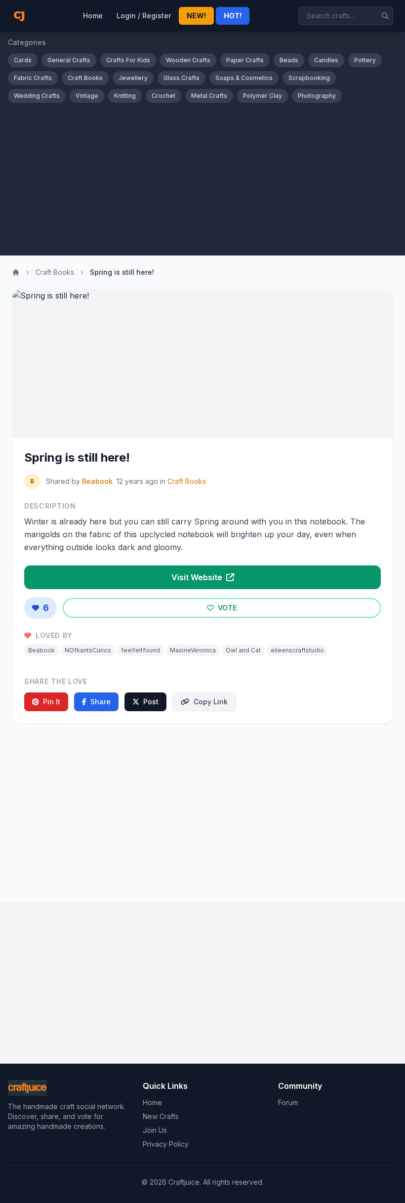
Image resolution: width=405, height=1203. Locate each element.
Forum (288, 1102)
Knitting (125, 95)
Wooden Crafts (188, 60)
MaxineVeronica (193, 650)
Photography (317, 95)
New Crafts (161, 1116)
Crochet (163, 95)
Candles (326, 60)
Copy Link (211, 701)
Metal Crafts (209, 95)
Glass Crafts (181, 78)
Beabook (97, 481)
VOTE (226, 607)
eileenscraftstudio (297, 650)
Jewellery (133, 78)
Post (151, 701)
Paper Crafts (245, 60)
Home (93, 15)
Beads (289, 60)
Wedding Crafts (37, 95)
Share (100, 701)
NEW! (196, 15)
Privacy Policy (166, 1144)
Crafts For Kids (128, 60)
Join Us (155, 1130)
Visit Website (197, 577)
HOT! (233, 15)
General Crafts (68, 60)
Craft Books (85, 78)
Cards (23, 60)
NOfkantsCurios (88, 650)
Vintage (87, 95)
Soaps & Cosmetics (244, 78)
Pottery (365, 60)
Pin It (51, 701)
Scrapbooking (309, 78)
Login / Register (144, 15)
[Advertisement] (202, 177)
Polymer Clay (262, 95)
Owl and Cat (243, 650)
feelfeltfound (140, 650)
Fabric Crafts (33, 78)
